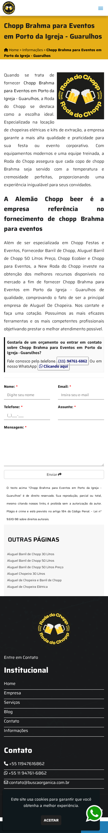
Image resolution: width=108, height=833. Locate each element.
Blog (8, 711)
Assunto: (67, 407)
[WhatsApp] (91, 813)
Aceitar (51, 820)
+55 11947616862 (26, 763)
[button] (100, 8)
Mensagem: (15, 427)
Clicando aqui (55, 366)
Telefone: (13, 407)
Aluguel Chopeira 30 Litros (26, 573)
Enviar (52, 474)
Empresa (12, 693)
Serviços (12, 702)
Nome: (11, 386)
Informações (16, 730)
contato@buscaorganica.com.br (38, 782)
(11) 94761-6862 (72, 360)
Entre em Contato (21, 657)
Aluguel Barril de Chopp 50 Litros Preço (35, 567)
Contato (11, 721)
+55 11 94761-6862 (27, 773)
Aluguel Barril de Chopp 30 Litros (30, 554)
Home (9, 683)
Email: (64, 386)
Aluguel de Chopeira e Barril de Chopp (34, 580)
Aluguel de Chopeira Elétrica (27, 586)
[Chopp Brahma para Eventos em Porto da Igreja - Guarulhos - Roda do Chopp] (8, 7)
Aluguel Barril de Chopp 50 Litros (30, 560)
